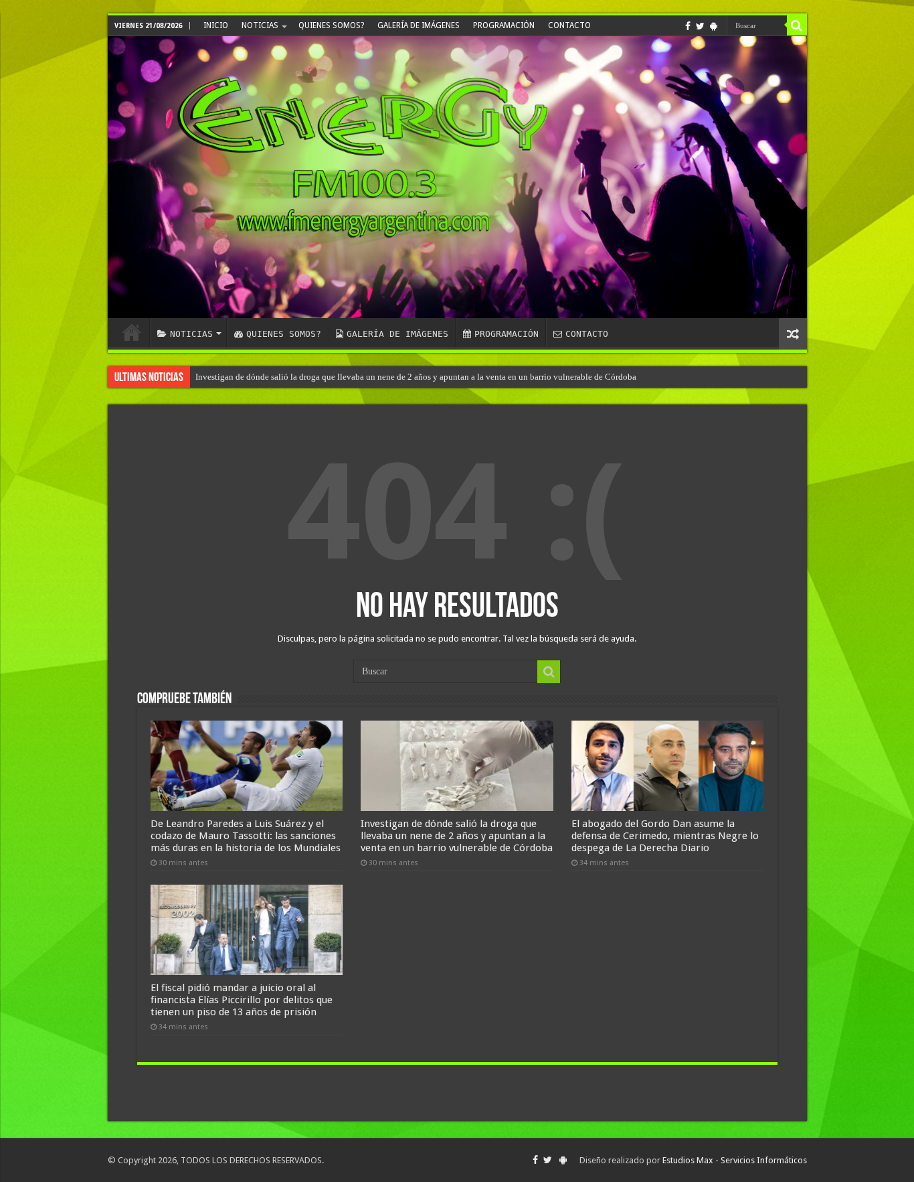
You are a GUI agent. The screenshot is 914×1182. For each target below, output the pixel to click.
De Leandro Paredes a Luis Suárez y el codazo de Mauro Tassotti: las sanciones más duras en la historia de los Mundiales (246, 836)
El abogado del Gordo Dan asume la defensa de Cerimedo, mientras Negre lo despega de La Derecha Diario (665, 836)
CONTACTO (569, 25)
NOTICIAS (260, 25)
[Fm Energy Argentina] (457, 177)
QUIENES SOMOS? (331, 25)
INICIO (215, 25)
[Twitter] (700, 26)
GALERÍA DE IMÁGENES (418, 25)
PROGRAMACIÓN (504, 25)
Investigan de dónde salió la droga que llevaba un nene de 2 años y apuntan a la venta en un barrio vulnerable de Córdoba (457, 836)
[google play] (714, 26)
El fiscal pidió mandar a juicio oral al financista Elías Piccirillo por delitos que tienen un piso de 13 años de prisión (403, 377)
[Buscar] (797, 25)
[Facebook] (688, 26)
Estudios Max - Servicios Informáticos (734, 1160)
